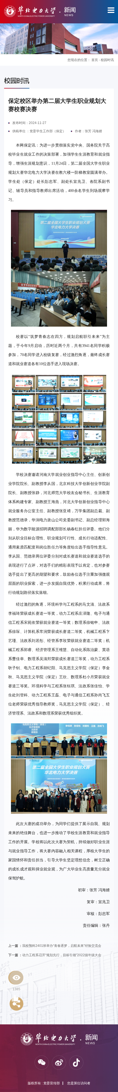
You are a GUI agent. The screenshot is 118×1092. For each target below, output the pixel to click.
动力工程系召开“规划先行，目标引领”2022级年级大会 (54, 955)
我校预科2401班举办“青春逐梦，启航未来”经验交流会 (54, 946)
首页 (94, 60)
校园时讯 (107, 60)
